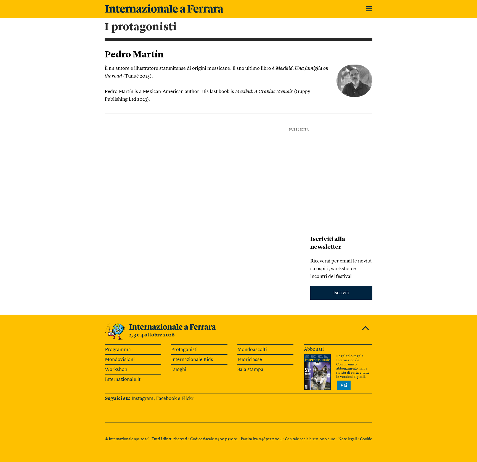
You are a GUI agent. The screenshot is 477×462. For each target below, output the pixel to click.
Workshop (116, 369)
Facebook (166, 398)
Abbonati (314, 349)
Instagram (142, 398)
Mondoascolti (252, 349)
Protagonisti (184, 349)
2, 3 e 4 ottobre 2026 (152, 335)
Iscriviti (341, 292)
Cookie (366, 439)
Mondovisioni (120, 359)
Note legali (347, 439)
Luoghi (178, 369)
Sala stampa (250, 369)
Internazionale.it (123, 379)
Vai (343, 385)
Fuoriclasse (249, 359)
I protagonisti (141, 27)
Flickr (187, 398)
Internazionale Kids (192, 359)
